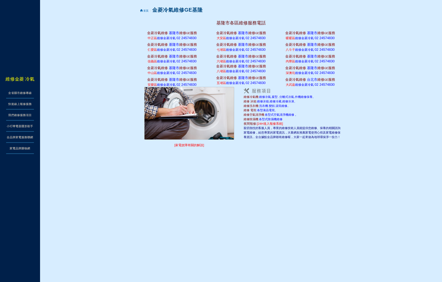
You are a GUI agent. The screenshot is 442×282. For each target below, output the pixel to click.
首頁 (145, 10)
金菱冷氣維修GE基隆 (177, 10)
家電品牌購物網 (20, 148)
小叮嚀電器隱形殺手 (20, 126)
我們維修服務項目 (20, 115)
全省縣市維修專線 (20, 92)
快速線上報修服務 (20, 104)
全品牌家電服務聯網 (20, 137)
